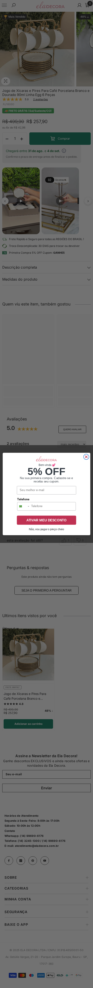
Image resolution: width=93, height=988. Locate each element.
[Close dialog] (86, 457)
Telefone (23, 499)
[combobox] (23, 506)
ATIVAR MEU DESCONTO (46, 520)
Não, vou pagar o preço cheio (46, 529)
